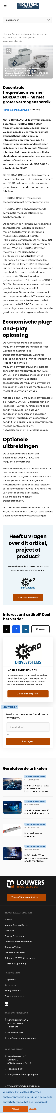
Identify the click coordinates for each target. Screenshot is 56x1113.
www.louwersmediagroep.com (23, 1086)
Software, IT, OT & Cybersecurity (21, 958)
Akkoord (15, 1109)
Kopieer (40, 629)
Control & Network (14, 936)
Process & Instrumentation (18, 941)
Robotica (9, 930)
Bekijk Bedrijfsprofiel (28, 693)
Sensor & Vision (13, 947)
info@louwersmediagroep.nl (22, 1038)
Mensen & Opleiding (15, 963)
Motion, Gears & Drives (16, 110)
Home (6, 34)
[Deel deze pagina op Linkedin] (25, 629)
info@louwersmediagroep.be (22, 1074)
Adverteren (11, 985)
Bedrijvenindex (13, 990)
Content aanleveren (15, 996)
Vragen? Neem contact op (24, 897)
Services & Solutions (15, 952)
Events (8, 919)
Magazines (10, 979)
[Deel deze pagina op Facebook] (16, 629)
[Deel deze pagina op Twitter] (6, 629)
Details (32, 1108)
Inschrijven (28, 741)
